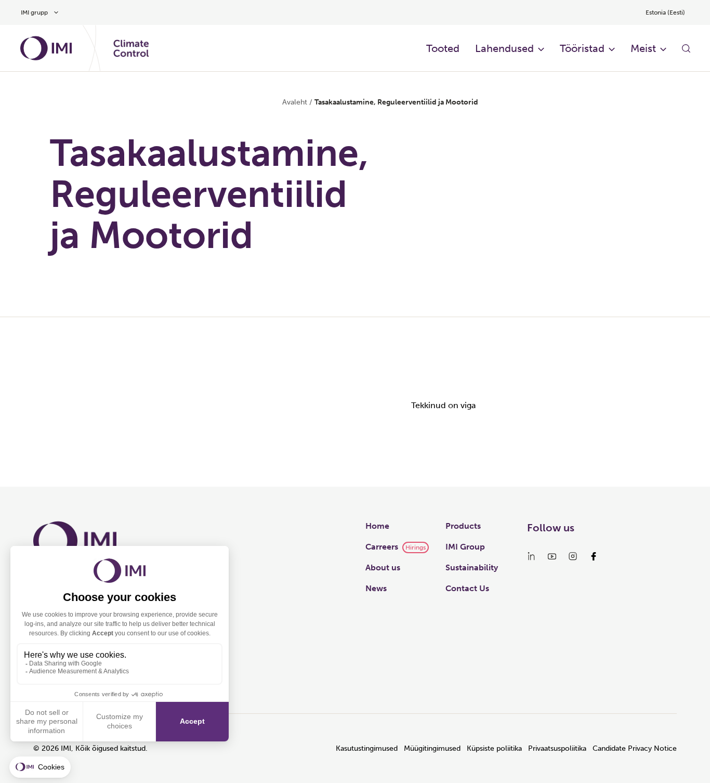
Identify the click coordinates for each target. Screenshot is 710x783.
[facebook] (593, 556)
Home (377, 526)
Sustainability (471, 567)
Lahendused (504, 48)
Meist (643, 48)
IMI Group (465, 547)
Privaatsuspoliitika (557, 748)
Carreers (381, 547)
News (376, 588)
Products (463, 526)
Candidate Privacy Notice (635, 748)
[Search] (686, 48)
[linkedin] (531, 556)
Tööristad (582, 48)
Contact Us (467, 588)
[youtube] (552, 556)
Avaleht (294, 102)
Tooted (442, 48)
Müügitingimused (432, 748)
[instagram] (573, 556)
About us (382, 567)
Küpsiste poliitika (494, 748)
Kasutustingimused (367, 748)
